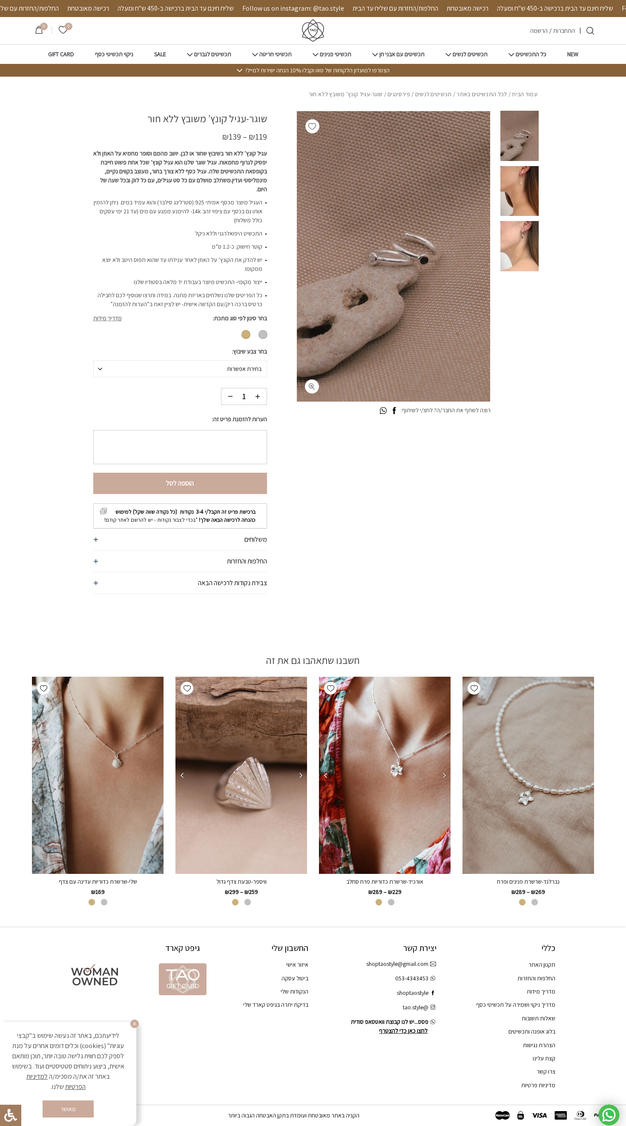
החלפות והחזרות (247, 561)
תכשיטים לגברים (212, 54)
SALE (160, 54)
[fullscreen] (312, 386)
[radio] (263, 334)
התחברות (564, 31)
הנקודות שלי (294, 991)
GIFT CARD (61, 54)
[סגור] (134, 1024)
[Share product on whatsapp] (383, 411)
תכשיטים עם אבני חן (402, 54)
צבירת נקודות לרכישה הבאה (232, 582)
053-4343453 (411, 978)
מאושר (68, 1109)
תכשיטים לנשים (470, 54)
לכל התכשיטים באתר (482, 94)
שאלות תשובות (538, 1018)
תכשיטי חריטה (275, 54)
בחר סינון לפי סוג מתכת (240, 318)
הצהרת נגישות (539, 1045)
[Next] (325, 775)
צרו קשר (546, 1071)
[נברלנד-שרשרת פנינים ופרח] (528, 775)
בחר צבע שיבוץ (250, 351)
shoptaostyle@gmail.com (397, 964)
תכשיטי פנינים (335, 54)
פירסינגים (399, 94)
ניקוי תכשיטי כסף (114, 54)
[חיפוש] (590, 30)
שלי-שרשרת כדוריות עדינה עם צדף (98, 881)
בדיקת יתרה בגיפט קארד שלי (275, 1004)
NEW (572, 54)
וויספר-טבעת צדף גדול (241, 881)
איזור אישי (297, 964)
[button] (312, 126)
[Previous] (444, 775)
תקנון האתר (541, 964)
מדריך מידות (107, 318)
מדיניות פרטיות (538, 1085)
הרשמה (539, 31)
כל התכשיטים (531, 54)
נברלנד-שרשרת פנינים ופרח (528, 881)
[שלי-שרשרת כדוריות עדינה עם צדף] (98, 775)
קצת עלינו (544, 1058)
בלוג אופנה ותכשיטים (531, 1031)
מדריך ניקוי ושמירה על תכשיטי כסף (515, 1004)
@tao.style (415, 1007)
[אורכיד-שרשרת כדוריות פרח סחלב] (385, 775)
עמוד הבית (524, 94)
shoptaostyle (412, 993)
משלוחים (255, 539)
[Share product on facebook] (394, 411)
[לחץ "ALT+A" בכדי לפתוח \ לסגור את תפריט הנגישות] (10, 1115)
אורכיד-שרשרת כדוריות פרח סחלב (384, 881)
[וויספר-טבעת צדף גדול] (241, 775)
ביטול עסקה (294, 978)
